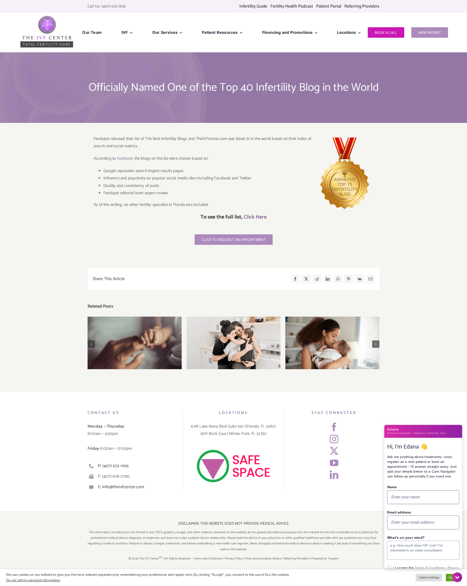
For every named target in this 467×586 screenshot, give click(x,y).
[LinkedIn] (334, 474)
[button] (91, 344)
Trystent (333, 558)
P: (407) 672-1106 (113, 466)
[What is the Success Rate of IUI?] (332, 343)
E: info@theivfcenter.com (121, 487)
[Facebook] (334, 427)
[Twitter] (334, 451)
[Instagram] (334, 439)
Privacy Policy (234, 558)
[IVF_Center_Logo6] (46, 17)
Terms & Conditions (430, 568)
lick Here (257, 217)
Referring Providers (296, 558)
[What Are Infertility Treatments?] (234, 343)
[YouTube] (334, 462)
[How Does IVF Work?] (135, 343)
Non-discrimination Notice (263, 558)
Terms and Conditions (208, 558)
